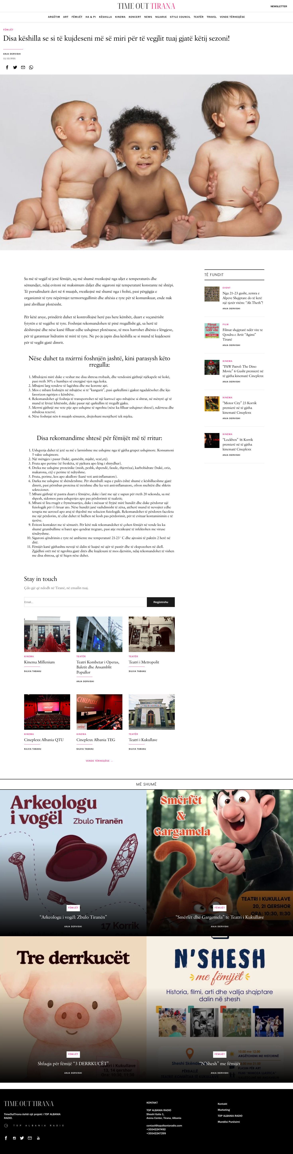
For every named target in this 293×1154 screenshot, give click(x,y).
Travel (212, 17)
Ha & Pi (91, 17)
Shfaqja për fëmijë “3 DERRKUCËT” (73, 1064)
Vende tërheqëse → (99, 761)
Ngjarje (161, 17)
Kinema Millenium (39, 662)
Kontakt (222, 1104)
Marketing (224, 1110)
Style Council (180, 17)
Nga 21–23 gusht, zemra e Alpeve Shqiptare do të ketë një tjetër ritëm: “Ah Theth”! (243, 298)
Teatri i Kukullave (143, 740)
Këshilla (105, 17)
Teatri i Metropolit (144, 662)
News (148, 17)
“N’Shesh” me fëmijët (219, 1064)
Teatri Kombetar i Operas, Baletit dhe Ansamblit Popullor (98, 667)
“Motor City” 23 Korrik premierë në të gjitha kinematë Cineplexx (240, 408)
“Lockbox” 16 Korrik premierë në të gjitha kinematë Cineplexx (238, 445)
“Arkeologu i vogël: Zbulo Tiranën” (73, 917)
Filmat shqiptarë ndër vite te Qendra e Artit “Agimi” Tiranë (243, 335)
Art (65, 17)
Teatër (199, 17)
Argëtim (54, 17)
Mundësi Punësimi (229, 1122)
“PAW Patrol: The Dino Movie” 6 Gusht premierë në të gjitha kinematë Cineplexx (243, 372)
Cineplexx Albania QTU (44, 740)
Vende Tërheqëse (232, 17)
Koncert (135, 17)
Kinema (120, 17)
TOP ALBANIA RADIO (230, 1116)
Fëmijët (77, 17)
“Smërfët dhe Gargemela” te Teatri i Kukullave (220, 917)
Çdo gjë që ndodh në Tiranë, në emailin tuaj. (56, 588)
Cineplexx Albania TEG (96, 740)
